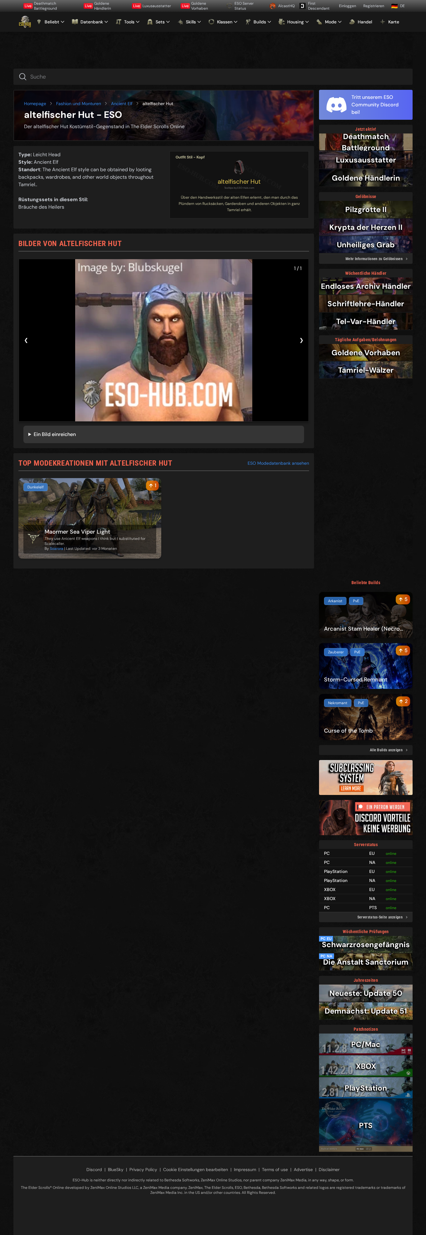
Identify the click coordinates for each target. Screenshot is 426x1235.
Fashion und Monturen (78, 103)
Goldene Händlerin (98, 6)
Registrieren (373, 5)
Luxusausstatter (152, 5)
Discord (94, 1169)
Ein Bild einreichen (55, 434)
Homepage (35, 103)
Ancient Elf (122, 103)
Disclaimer (329, 1169)
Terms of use (275, 1169)
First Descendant (319, 6)
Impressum (245, 1169)
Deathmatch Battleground (41, 6)
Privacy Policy (143, 1169)
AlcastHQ (286, 5)
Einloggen (347, 5)
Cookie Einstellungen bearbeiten (195, 1169)
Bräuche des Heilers (41, 207)
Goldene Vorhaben (195, 6)
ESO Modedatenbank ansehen (278, 463)
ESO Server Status (244, 6)
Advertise (303, 1169)
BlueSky (115, 1169)
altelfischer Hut (239, 181)
